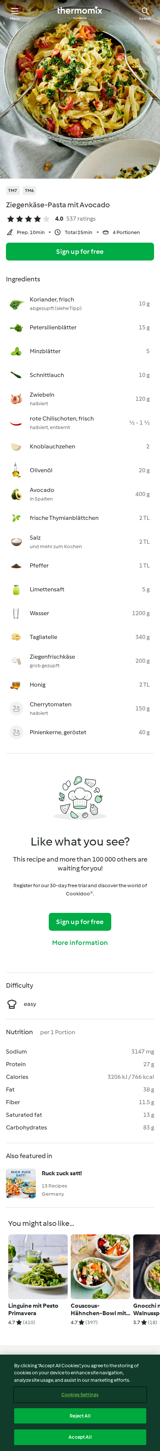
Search (145, 18)
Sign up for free (79, 251)
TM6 (29, 190)
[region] (80, 1403)
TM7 (12, 190)
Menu (15, 18)
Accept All (79, 1437)
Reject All (80, 1416)
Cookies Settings (80, 1394)
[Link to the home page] (80, 13)
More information (80, 943)
